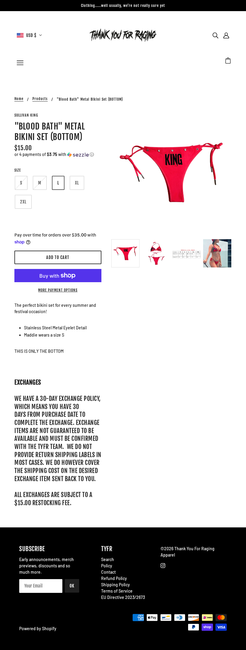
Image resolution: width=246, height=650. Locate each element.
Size (17, 170)
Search (107, 559)
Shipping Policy (115, 584)
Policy (106, 565)
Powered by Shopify (37, 628)
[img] (215, 35)
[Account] (226, 35)
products (40, 99)
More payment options (57, 290)
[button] (57, 154)
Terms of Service (117, 591)
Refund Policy (114, 578)
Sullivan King (26, 115)
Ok (72, 585)
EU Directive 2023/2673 (123, 597)
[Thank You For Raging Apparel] (123, 34)
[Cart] (228, 61)
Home (18, 99)
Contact (108, 572)
